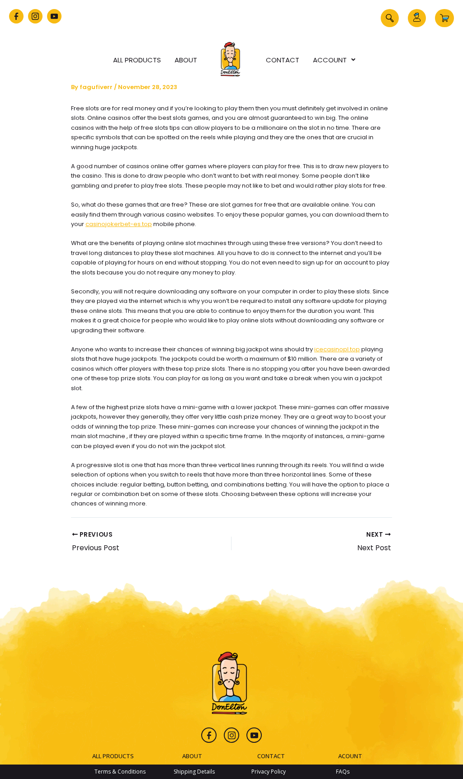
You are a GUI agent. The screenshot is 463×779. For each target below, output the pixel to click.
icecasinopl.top (337, 349)
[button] (390, 18)
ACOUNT (350, 756)
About (186, 60)
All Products (137, 60)
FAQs (343, 771)
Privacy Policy (268, 771)
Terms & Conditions (120, 771)
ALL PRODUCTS (113, 756)
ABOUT (192, 756)
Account (330, 60)
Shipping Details (194, 771)
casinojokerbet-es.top (118, 224)
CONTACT (271, 756)
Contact (282, 60)
